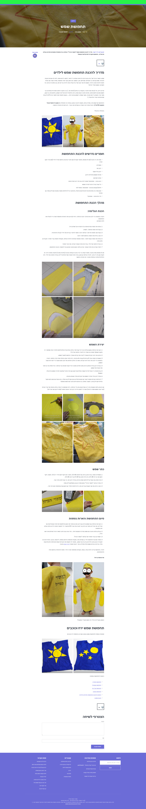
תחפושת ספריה (97, 682)
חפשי (110, 767)
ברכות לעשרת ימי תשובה (90, 776)
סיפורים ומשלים (67, 776)
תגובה (102, 721)
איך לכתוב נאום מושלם (41, 770)
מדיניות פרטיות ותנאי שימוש (71, 803)
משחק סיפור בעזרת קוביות (90, 772)
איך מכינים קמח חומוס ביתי (40, 782)
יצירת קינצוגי (43, 776)
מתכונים (69, 773)
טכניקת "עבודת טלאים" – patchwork (87, 765)
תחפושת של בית (96, 688)
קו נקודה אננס (42, 788)
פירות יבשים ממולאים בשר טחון (39, 764)
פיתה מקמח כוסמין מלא (40, 773)
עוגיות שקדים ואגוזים (91, 769)
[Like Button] (102, 64)
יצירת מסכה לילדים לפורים (40, 779)
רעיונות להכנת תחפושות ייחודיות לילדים (90, 695)
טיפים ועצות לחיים (67, 767)
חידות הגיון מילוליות (91, 761)
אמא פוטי (78, 32)
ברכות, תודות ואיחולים (66, 761)
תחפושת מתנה (97, 691)
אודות (79, 803)
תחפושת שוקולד (96, 685)
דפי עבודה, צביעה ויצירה (65, 764)
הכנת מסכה (97, 698)
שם (103, 738)
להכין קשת (67, 544)
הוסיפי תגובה (63, 32)
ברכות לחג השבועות (41, 761)
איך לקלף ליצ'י (42, 785)
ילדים (73, 21)
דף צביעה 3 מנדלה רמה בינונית (39, 767)
